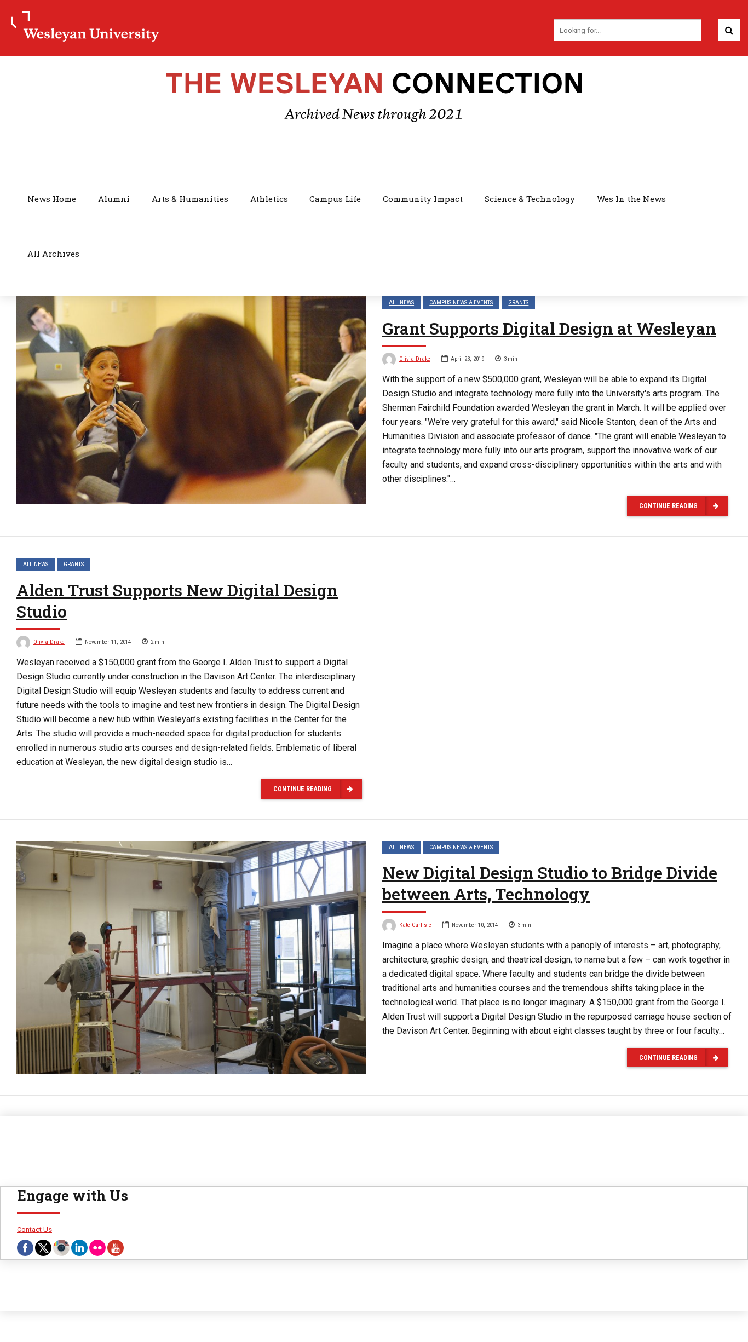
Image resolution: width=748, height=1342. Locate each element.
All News (401, 302)
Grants (518, 302)
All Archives (53, 253)
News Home (51, 198)
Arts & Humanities (190, 198)
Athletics (269, 198)
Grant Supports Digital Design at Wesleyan (549, 328)
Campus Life (335, 198)
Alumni (114, 198)
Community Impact (423, 198)
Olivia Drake (414, 358)
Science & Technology (530, 198)
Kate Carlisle (415, 925)
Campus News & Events (461, 302)
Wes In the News (631, 198)
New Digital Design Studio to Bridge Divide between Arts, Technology (549, 883)
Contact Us (34, 1229)
